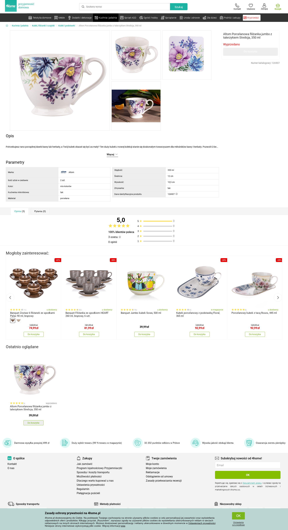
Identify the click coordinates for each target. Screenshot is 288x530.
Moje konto (152, 464)
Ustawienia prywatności (91, 485)
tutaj (123, 525)
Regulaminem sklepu (252, 483)
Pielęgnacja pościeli (88, 493)
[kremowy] (18, 320)
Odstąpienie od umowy (159, 476)
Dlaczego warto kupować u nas (95, 480)
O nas (11, 468)
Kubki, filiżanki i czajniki (43, 25)
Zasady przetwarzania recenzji (164, 480)
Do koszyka (250, 51)
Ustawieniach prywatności (202, 523)
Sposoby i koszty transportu (93, 472)
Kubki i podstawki (66, 25)
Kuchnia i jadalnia (20, 25)
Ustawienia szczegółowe (238, 523)
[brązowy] (12, 320)
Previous (10, 297)
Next (278, 297)
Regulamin (83, 489)
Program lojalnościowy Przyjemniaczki (99, 468)
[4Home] (8, 25)
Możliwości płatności (89, 476)
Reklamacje (153, 472)
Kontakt (12, 464)
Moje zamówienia (156, 468)
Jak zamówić (84, 464)
